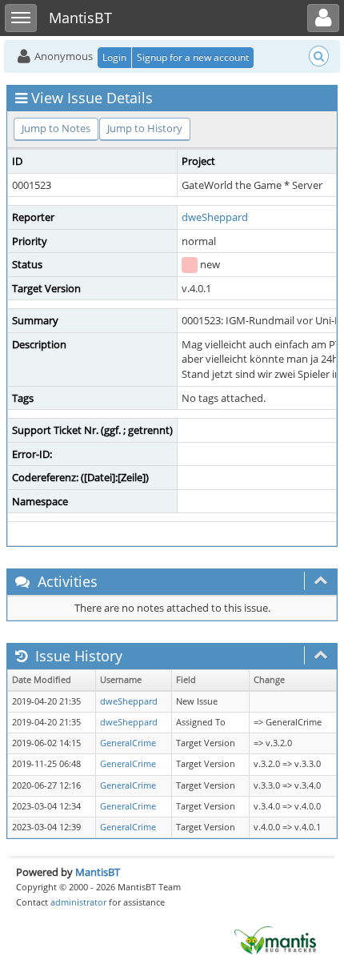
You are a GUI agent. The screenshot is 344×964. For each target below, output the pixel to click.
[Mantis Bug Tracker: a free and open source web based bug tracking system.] (275, 939)
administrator (78, 902)
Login (114, 57)
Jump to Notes (56, 128)
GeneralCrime (128, 743)
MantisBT (97, 872)
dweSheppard (215, 217)
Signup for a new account (193, 57)
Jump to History (144, 128)
